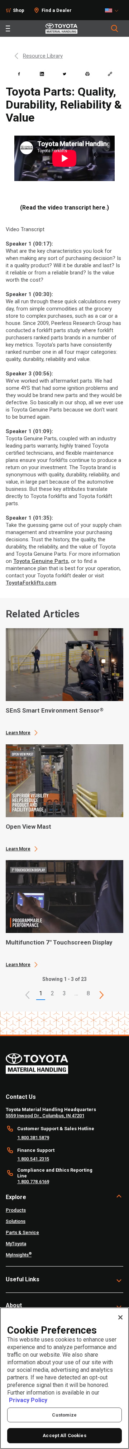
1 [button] (40, 993)
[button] (27, 995)
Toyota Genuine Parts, (41, 561)
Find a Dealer (57, 10)
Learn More (18, 732)
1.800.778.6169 (33, 1181)
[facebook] (19, 73)
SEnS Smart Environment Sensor (55, 710)
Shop (18, 10)
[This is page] (101, 995)
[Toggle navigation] (8, 28)
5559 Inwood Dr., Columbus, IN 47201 (45, 1115)
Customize (64, 1415)
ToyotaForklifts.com (31, 583)
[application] (64, 682)
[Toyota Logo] (61, 28)
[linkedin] (41, 73)
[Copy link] (110, 73)
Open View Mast (28, 826)
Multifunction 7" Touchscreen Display (59, 942)
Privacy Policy (28, 1400)
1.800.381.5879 (33, 1137)
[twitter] (64, 73)
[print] (87, 73)
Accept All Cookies (64, 1435)
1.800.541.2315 (33, 1159)
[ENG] (113, 10)
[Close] (120, 1317)
